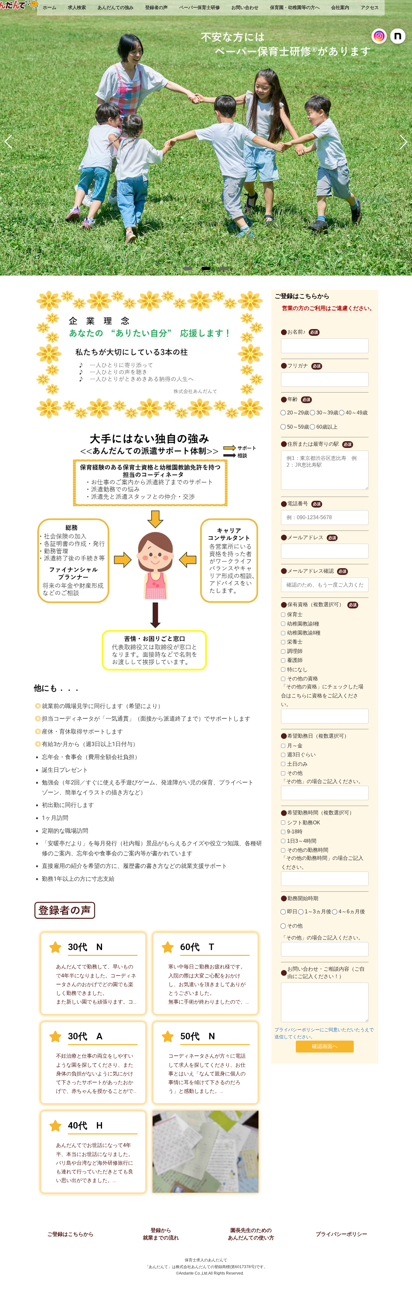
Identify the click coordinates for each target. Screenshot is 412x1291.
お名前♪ (302, 332)
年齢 (298, 399)
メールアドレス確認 (316, 571)
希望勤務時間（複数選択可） (320, 812)
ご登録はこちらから (70, 1234)
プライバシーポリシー (341, 1234)
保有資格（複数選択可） (322, 604)
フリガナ (304, 365)
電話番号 (304, 503)
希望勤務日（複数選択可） (318, 736)
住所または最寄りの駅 (319, 444)
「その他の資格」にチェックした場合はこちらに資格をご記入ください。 (322, 695)
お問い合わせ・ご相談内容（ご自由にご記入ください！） (326, 972)
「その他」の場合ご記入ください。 (322, 781)
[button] (188, 268)
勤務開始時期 (302, 898)
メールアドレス (311, 537)
